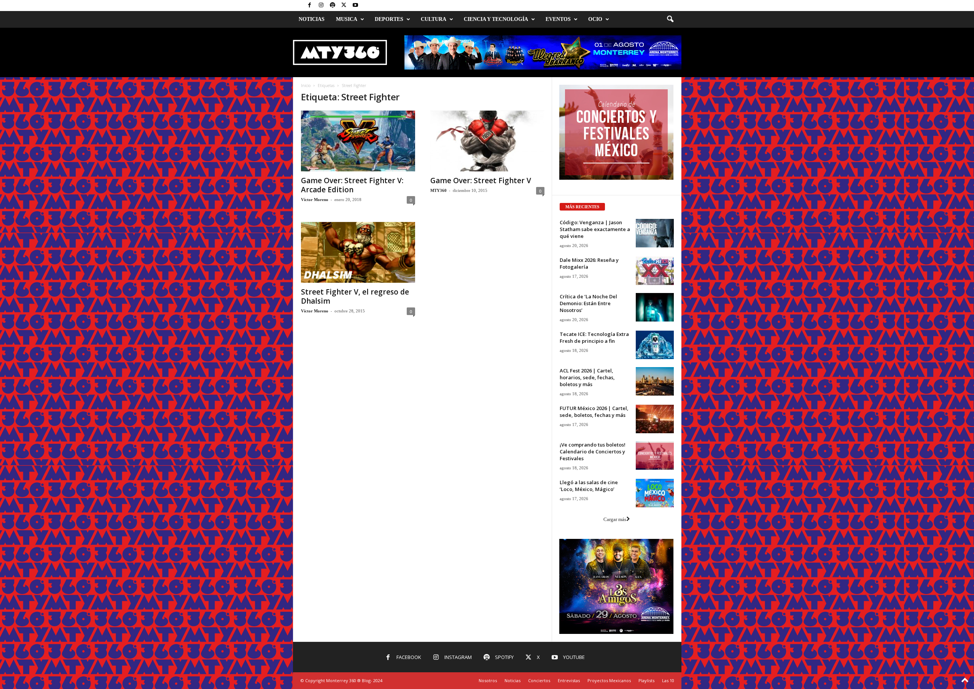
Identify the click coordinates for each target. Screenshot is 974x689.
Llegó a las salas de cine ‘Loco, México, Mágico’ (589, 486)
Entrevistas (569, 680)
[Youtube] (355, 5)
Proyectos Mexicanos (609, 680)
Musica (346, 19)
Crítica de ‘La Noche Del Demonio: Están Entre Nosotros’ (588, 303)
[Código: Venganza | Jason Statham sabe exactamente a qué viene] (655, 233)
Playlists (646, 680)
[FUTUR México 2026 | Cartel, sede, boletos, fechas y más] (655, 419)
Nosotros (488, 680)
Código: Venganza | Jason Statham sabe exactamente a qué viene (595, 229)
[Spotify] (332, 5)
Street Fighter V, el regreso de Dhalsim (355, 296)
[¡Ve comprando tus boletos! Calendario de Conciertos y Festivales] (655, 455)
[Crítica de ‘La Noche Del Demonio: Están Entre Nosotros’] (655, 307)
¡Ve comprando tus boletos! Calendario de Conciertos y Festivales (592, 451)
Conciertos (539, 680)
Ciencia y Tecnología (496, 19)
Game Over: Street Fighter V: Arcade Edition (352, 185)
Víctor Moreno (314, 199)
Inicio (305, 85)
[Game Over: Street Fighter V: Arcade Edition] (358, 141)
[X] (344, 5)
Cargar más (614, 519)
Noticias (312, 19)
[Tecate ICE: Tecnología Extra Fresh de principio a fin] (655, 345)
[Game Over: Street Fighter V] (487, 141)
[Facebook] (309, 5)
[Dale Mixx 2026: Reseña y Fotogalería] (655, 271)
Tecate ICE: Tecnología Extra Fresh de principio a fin (594, 337)
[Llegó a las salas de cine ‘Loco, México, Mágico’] (655, 493)
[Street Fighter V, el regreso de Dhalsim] (358, 252)
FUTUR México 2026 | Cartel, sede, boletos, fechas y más (594, 411)
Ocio (595, 19)
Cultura (433, 19)
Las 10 (668, 680)
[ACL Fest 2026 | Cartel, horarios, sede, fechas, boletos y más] (655, 381)
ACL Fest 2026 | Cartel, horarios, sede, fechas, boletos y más (587, 377)
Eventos (558, 19)
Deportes (389, 19)
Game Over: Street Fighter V (480, 180)
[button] (670, 19)
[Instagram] (321, 5)
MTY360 (438, 190)
